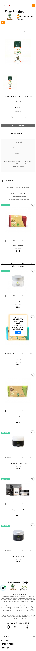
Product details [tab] (18, 148)
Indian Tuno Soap (18, 245)
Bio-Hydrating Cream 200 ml (18, 463)
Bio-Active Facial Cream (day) (18, 302)
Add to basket (19, 125)
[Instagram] (15, 627)
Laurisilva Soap (18, 417)
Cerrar (18, 332)
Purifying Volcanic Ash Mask (18, 510)
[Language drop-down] (9, 5)
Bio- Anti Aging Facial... (18, 556)
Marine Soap (18, 359)
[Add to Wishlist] (22, 241)
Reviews (18, 153)
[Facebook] (9, 627)
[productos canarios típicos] (18, 15)
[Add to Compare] (31, 241)
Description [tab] (18, 142)
